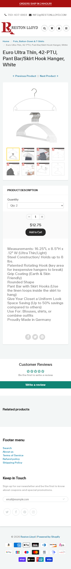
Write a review (35, 385)
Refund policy (11, 459)
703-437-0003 (17, 14)
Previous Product (25, 76)
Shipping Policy (12, 462)
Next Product (48, 76)
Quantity (12, 199)
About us (8, 451)
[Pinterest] (24, 512)
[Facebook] (15, 512)
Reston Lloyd (28, 536)
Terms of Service (13, 455)
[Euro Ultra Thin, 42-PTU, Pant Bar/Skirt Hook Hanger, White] (35, 116)
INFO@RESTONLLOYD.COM (49, 14)
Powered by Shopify (48, 536)
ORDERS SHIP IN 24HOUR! (35, 3)
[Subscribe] (63, 499)
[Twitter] (7, 512)
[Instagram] (33, 512)
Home (6, 41)
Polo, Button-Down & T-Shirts (28, 41)
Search (7, 448)
